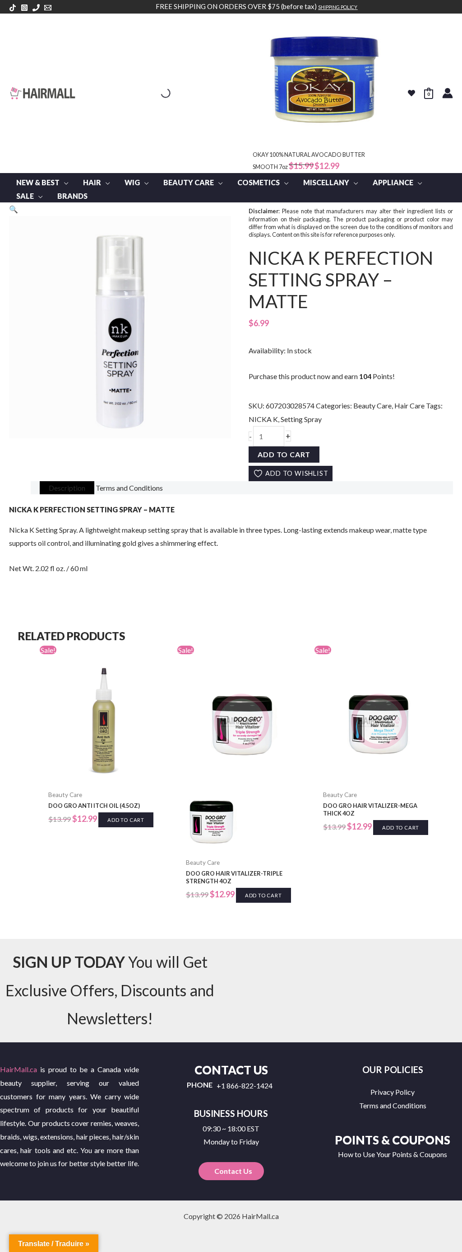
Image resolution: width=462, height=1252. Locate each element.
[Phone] (36, 7)
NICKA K (263, 419)
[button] (64, 182)
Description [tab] (67, 487)
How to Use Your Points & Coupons (392, 1154)
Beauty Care (372, 405)
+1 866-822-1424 (245, 1085)
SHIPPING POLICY (337, 7)
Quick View (104, 777)
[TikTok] (12, 7)
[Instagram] (24, 7)
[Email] (47, 7)
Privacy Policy (392, 1092)
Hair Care (409, 405)
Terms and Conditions (392, 1105)
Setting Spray (301, 419)
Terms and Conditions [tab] (129, 487)
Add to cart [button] (125, 820)
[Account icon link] (447, 93)
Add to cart (284, 454)
